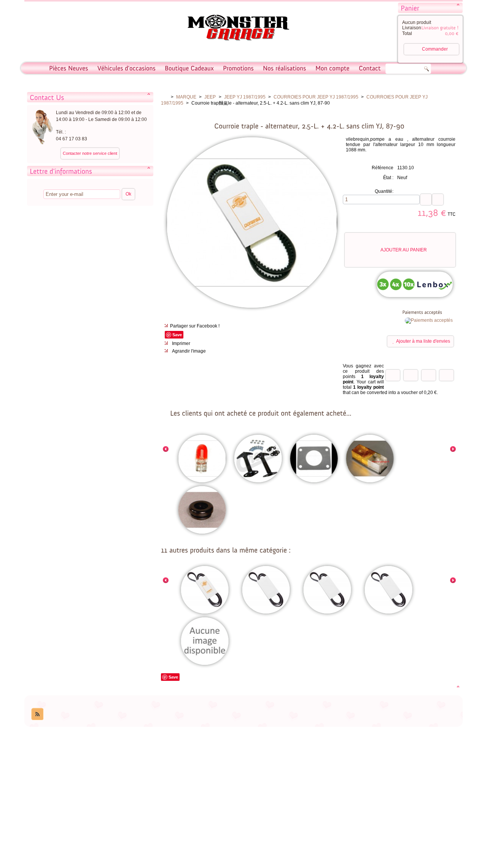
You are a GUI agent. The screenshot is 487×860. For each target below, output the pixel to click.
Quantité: (384, 191)
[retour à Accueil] (164, 97)
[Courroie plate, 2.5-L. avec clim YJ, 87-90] (265, 590)
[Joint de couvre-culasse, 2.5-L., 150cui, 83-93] (202, 510)
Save (177, 334)
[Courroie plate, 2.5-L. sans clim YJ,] (204, 641)
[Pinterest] (446, 375)
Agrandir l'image (189, 351)
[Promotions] (238, 68)
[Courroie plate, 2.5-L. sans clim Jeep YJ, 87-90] (204, 590)
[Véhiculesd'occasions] (126, 68)
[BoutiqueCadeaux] (189, 68)
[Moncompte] (332, 68)
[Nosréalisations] (284, 68)
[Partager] (411, 375)
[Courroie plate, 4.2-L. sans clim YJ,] (327, 590)
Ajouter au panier (403, 250)
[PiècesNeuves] (69, 68)
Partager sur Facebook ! (195, 326)
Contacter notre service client (90, 153)
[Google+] (429, 375)
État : (388, 177)
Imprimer (181, 343)
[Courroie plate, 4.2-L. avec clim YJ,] (388, 590)
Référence (382, 167)
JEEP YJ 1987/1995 (245, 97)
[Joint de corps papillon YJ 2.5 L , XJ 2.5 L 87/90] (313, 459)
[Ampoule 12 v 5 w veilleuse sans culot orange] (202, 459)
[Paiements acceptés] (428, 320)
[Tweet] (393, 375)
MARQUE (186, 97)
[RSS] (37, 714)
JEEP (210, 97)
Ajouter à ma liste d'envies (423, 341)
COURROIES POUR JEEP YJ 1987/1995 (316, 97)
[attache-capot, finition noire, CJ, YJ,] (258, 459)
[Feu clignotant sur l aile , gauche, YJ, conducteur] (369, 459)
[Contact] (369, 68)
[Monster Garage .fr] (234, 28)
